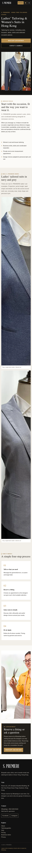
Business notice (6, 834)
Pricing (3, 832)
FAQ (2, 830)
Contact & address (16, 45)
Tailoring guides (6, 828)
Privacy (3, 837)
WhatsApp (20, 2)
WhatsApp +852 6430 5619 (13, 750)
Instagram (14, 815)
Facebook (5, 815)
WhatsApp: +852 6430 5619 (9, 809)
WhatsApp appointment (16, 40)
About (3, 826)
